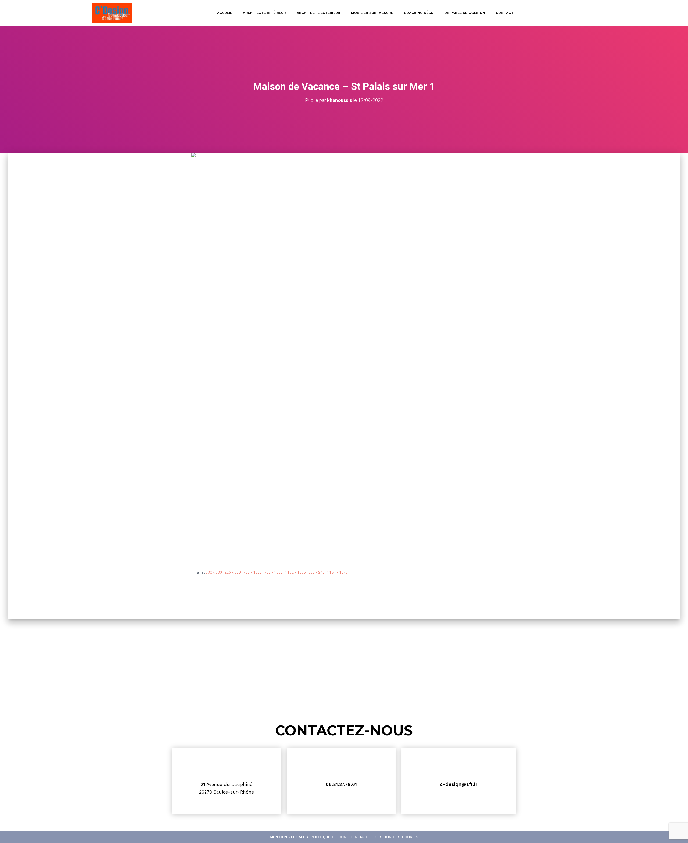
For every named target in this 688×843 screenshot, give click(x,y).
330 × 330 (214, 572)
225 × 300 (232, 572)
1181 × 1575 (337, 572)
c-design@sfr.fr (459, 784)
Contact (505, 13)
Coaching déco (418, 13)
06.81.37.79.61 (341, 784)
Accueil (224, 13)
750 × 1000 (252, 572)
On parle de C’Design (464, 13)
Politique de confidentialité (341, 837)
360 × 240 (316, 572)
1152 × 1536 (295, 572)
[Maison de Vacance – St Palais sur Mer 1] (344, 357)
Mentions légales (289, 837)
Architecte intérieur (264, 13)
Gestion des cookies (396, 837)
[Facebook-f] (591, 13)
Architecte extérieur (318, 13)
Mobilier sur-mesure (372, 13)
